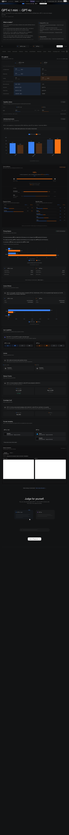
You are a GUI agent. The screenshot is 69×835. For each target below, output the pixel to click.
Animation (6, 452)
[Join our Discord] (45, 1)
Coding (4, 78)
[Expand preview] (32, 461)
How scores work (63, 113)
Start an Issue (41, 279)
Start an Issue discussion (41, 488)
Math (4, 110)
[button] (28, 46)
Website (11, 452)
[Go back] (2, 46)
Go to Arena (63, 448)
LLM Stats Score (6, 69)
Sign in (65, 1)
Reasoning (5, 73)
